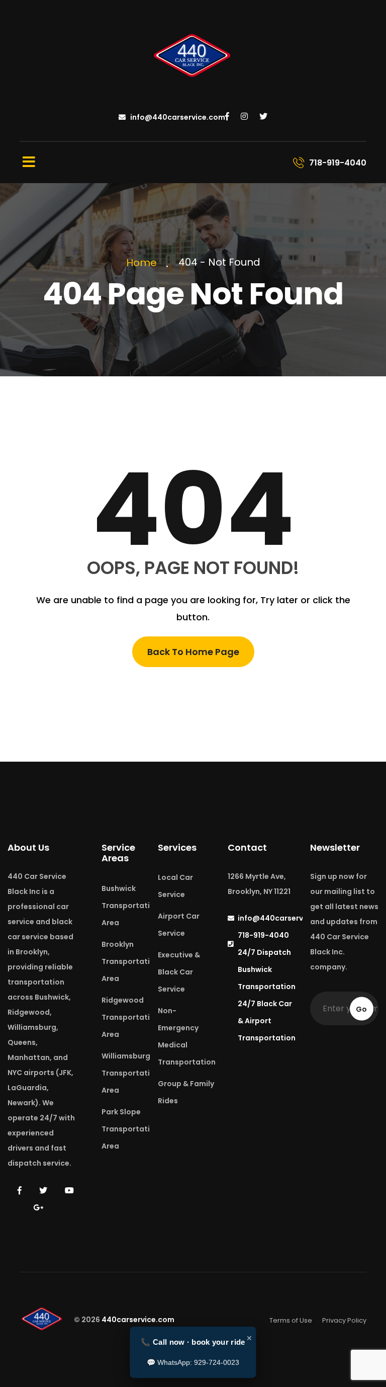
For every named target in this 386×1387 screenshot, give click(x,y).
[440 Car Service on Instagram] (244, 116)
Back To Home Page (193, 651)
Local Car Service (175, 886)
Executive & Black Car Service (179, 972)
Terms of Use (290, 1320)
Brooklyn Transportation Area (130, 961)
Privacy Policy (344, 1320)
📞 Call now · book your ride (193, 1342)
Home (144, 263)
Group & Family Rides (186, 1092)
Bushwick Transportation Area (130, 905)
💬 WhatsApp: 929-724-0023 (193, 1362)
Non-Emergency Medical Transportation (187, 1036)
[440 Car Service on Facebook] (227, 116)
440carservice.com (138, 1320)
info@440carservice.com (177, 117)
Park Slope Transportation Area (130, 1129)
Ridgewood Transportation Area (130, 1017)
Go (361, 1009)
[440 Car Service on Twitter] (263, 116)
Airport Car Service (179, 924)
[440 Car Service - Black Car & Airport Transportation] (193, 57)
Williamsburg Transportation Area (130, 1073)
